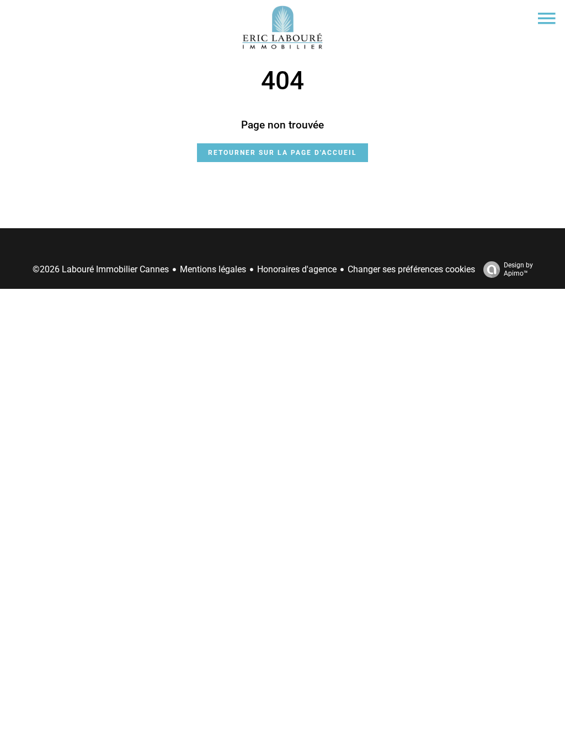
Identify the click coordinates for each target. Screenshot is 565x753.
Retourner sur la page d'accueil (282, 153)
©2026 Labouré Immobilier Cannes (101, 269)
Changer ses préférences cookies (411, 269)
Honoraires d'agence (297, 269)
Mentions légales (213, 269)
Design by (518, 269)
